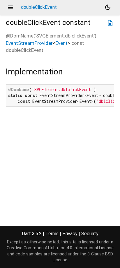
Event (61, 43)
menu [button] (10, 7)
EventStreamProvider (29, 43)
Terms (52, 233)
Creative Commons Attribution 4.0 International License (60, 247)
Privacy (69, 233)
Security (89, 233)
